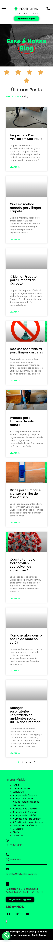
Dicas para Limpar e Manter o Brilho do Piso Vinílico (25, 493)
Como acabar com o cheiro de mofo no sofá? (26, 639)
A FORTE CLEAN (21, 788)
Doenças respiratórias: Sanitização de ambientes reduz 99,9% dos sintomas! (25, 715)
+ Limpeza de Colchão (25, 812)
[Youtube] (27, 914)
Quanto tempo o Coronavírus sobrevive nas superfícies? (22, 565)
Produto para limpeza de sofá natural (22, 421)
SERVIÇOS (18, 791)
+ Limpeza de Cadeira (25, 808)
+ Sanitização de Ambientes (28, 822)
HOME (16, 785)
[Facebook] (8, 914)
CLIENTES (18, 828)
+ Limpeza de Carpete (25, 795)
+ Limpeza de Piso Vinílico (27, 818)
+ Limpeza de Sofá (23, 798)
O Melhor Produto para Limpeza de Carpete (23, 280)
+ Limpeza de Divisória (25, 815)
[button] (6, 936)
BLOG (16, 832)
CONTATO (18, 835)
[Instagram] (18, 914)
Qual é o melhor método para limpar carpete (25, 207)
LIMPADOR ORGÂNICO (25, 825)
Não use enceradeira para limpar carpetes (26, 350)
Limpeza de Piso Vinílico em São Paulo (26, 137)
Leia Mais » (15, 167)
